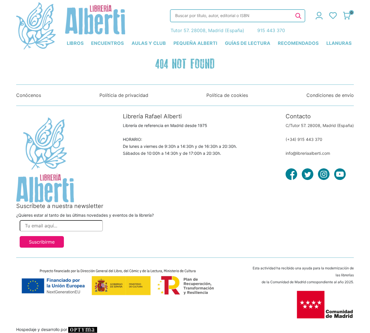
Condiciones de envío (330, 95)
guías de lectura (247, 43)
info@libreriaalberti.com (308, 153)
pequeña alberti (195, 43)
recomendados (298, 43)
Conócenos (28, 95)
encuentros (107, 43)
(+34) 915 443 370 (304, 139)
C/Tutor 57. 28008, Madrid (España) (320, 125)
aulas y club (149, 43)
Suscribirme (42, 242)
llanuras (339, 43)
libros (75, 43)
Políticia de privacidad (123, 95)
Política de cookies (227, 95)
